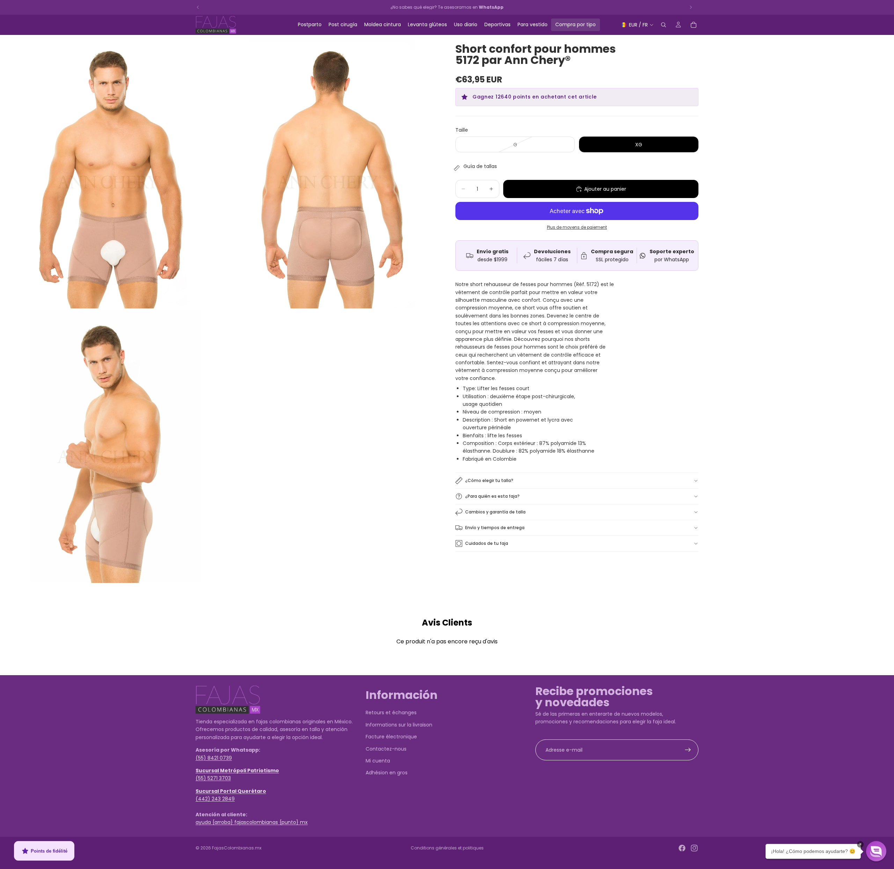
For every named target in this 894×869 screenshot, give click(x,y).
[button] (876, 851)
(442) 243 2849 (215, 798)
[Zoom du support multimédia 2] (329, 171)
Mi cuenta (378, 760)
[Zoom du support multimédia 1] (109, 171)
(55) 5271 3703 (213, 778)
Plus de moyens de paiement (577, 227)
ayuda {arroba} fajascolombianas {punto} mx (252, 822)
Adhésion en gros (387, 772)
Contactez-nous (386, 748)
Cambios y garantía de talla (495, 512)
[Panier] (693, 24)
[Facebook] (682, 848)
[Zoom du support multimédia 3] (109, 446)
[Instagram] (694, 848)
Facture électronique (391, 736)
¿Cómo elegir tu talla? (489, 480)
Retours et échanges (391, 712)
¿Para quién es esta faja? (492, 496)
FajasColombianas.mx (237, 848)
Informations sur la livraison (399, 724)
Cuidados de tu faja (486, 543)
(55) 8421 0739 (214, 757)
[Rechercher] (663, 24)
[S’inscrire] (688, 750)
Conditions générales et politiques (447, 848)
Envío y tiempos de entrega (495, 528)
